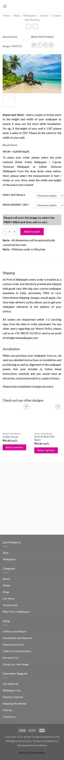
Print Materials (14, 203)
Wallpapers (29, 15)
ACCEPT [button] (32, 751)
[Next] (55, 76)
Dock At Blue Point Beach (44, 490)
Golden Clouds (10, 488)
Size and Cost (10, 709)
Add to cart (32, 278)
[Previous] (8, 76)
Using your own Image (16, 716)
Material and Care (13, 696)
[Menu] (5, 6)
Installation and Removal (17, 689)
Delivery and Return (14, 683)
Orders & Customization (17, 702)
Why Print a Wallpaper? (17, 663)
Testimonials (10, 656)
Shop (16, 15)
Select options (14, 499)
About (6, 630)
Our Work (8, 650)
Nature (44, 15)
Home (6, 15)
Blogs (6, 643)
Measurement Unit (16, 212)
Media (6, 637)
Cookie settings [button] (14, 751)
